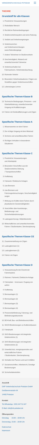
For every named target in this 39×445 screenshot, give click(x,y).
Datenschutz (6, 427)
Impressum (6, 430)
